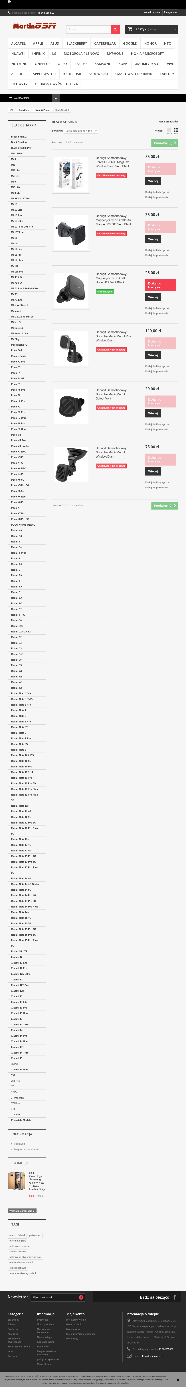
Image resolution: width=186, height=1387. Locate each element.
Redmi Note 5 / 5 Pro (22, 699)
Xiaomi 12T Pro (20, 985)
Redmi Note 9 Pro (21, 738)
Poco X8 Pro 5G (20, 519)
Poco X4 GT (18, 463)
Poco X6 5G (17, 491)
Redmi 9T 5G (18, 614)
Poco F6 (15, 395)
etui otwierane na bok (21, 1262)
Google (130, 43)
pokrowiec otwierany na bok (25, 1257)
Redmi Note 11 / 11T (22, 772)
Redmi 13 (16, 643)
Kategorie (13, 1334)
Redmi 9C (16, 603)
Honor (150, 43)
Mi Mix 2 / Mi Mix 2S (22, 316)
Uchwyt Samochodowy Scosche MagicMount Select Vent (111, 394)
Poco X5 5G (17, 479)
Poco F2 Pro (18, 361)
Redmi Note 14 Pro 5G (23, 901)
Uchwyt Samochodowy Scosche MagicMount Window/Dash (111, 452)
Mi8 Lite (15, 170)
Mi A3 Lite (16, 299)
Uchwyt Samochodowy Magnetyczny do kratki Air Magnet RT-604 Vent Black (114, 220)
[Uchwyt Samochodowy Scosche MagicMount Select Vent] (71, 406)
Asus (54, 43)
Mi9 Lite (15, 187)
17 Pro (14, 1092)
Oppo (62, 64)
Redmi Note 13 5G (21, 850)
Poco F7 (15, 406)
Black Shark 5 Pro (21, 148)
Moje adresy (73, 1329)
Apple (38, 43)
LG (54, 53)
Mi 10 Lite (16, 209)
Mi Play (15, 339)
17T (13, 1109)
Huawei (18, 53)
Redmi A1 (16, 671)
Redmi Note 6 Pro (21, 704)
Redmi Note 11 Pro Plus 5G (24, 797)
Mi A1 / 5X (17, 277)
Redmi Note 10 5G (21, 761)
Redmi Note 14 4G (21, 878)
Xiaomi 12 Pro (19, 968)
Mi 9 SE (15, 193)
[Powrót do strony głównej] (11, 110)
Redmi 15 (16, 659)
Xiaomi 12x (17, 990)
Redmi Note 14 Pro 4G (23, 895)
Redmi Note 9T (19, 749)
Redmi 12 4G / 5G (21, 631)
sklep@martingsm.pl (152, 1356)
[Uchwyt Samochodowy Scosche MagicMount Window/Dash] (71, 464)
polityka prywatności (48, 1359)
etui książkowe (17, 1268)
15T (13, 1075)
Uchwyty (19, 84)
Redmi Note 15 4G (21, 918)
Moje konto (75, 1314)
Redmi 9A (16, 598)
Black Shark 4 (19, 142)
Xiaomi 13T (17, 1019)
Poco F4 (15, 373)
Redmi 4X (16, 536)
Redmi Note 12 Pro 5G (23, 822)
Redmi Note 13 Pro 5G (23, 862)
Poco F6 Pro (18, 401)
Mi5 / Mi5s (17, 153)
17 (12, 1086)
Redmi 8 (15, 581)
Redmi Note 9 (18, 733)
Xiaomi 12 (16, 957)
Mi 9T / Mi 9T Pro (20, 198)
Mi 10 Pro (16, 215)
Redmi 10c (17, 626)
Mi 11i (14, 243)
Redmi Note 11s (20, 805)
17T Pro (15, 1114)
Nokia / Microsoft (147, 53)
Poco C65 (16, 350)
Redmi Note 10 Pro (21, 766)
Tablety (167, 74)
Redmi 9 (15, 592)
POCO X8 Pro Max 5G (23, 524)
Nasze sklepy (44, 1337)
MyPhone (115, 53)
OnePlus (42, 64)
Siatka (169, 133)
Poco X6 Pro (18, 502)
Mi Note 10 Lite (19, 333)
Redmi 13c (17, 648)
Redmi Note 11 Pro (21, 778)
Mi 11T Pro (17, 271)
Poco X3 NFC (18, 451)
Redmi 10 (16, 620)
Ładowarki (98, 74)
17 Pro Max (17, 1097)
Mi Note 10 (17, 328)
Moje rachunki (74, 1324)
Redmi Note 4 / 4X (21, 693)
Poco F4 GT (17, 378)
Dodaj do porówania (156, 197)
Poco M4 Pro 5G (20, 446)
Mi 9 (13, 181)
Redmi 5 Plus (18, 553)
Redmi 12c (17, 637)
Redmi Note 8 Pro (21, 721)
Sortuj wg (57, 130)
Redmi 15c (17, 665)
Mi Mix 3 (16, 322)
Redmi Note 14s (20, 912)
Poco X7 (16, 508)
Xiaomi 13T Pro (20, 1024)
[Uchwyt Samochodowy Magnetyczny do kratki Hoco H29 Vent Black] (71, 290)
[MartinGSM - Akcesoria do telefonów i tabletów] (34, 25)
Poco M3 (16, 434)
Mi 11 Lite (16, 249)
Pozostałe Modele (21, 1120)
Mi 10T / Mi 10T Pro (22, 226)
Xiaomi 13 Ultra (19, 1013)
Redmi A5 (16, 682)
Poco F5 (15, 384)
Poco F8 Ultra (18, 429)
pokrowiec (35, 1235)
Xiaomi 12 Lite (19, 962)
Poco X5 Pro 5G (20, 485)
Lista (176, 133)
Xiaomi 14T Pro (20, 1052)
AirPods (18, 74)
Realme (80, 64)
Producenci (14, 1329)
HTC (167, 43)
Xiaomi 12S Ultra (20, 974)
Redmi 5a (16, 547)
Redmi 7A (16, 575)
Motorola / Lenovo (81, 53)
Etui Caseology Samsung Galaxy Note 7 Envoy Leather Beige (37, 1181)
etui (11, 1235)
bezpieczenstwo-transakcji (28, 1149)
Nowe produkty (45, 1324)
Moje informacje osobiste (80, 1334)
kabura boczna (17, 1251)
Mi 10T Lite (17, 232)
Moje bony (72, 1338)
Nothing (19, 64)
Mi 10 (14, 204)
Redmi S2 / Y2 (19, 951)
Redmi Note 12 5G (21, 817)
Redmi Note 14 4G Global (25, 884)
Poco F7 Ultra (18, 418)
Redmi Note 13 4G (21, 845)
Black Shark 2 (19, 136)
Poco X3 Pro (18, 457)
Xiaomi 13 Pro (19, 1007)
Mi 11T (14, 266)
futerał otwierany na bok (23, 1273)
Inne (10, 1351)
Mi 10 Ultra (17, 221)
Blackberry (76, 43)
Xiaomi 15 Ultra (19, 1069)
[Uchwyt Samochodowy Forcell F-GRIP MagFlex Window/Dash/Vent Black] (71, 174)
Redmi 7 (15, 569)
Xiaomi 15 (16, 1058)
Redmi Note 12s (20, 839)
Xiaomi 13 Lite (19, 1002)
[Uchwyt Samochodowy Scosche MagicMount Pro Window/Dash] (71, 348)
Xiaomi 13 (16, 996)
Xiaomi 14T (17, 1047)
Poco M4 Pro (18, 440)
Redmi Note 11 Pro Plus (24, 789)
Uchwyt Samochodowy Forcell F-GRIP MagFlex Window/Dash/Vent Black (113, 162)
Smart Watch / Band (133, 74)
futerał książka (17, 1240)
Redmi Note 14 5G (21, 889)
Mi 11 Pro (16, 254)
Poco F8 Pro (18, 423)
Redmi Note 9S (19, 744)
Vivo (171, 64)
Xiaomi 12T (17, 979)
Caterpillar (105, 43)
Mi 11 (14, 238)
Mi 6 (13, 159)
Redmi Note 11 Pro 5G (23, 783)
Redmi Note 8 (18, 716)
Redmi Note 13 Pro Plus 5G (24, 870)
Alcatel (18, 43)
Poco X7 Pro (18, 513)
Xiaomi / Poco (147, 64)
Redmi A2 (16, 676)
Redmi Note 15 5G (21, 923)
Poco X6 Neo (18, 496)
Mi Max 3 (16, 311)
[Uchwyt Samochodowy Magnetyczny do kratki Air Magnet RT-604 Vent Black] (71, 232)
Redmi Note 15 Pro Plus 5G (24, 943)
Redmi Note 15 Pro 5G (23, 934)
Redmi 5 (15, 541)
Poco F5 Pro (18, 389)
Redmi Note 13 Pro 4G (23, 856)
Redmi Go (16, 688)
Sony (123, 64)
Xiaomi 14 (16, 1030)
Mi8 (13, 164)
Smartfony (13, 1319)
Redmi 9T (16, 609)
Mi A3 (14, 294)
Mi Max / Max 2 (19, 305)
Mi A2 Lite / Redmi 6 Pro (25, 288)
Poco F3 (15, 367)
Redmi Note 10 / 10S (22, 755)
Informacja (21, 1134)
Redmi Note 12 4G (21, 811)
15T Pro (15, 1080)
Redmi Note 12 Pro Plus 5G (24, 831)
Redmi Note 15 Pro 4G (23, 929)
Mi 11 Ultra (17, 260)
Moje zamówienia (76, 1319)
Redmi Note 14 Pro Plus (24, 906)
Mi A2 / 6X (17, 283)
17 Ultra (15, 1103)
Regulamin (19, 1143)
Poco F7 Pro (18, 412)
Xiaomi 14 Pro (19, 1035)
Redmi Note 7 (18, 710)
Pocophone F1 (19, 344)
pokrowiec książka (19, 1246)
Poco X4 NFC (18, 468)
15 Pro (14, 1064)
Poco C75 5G (18, 356)
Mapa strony (44, 1364)
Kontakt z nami (152, 12)
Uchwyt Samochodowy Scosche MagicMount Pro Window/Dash (113, 336)
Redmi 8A (16, 586)
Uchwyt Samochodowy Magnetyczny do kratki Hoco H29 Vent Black (111, 278)
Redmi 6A (16, 564)
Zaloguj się (170, 12)
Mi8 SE (15, 176)
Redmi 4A (16, 530)
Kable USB (72, 74)
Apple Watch (44, 74)
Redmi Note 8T (19, 727)
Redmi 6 (15, 558)
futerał (21, 1235)
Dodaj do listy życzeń (157, 192)
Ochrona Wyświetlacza (56, 84)
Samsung (103, 64)
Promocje (20, 1163)
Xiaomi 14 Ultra (19, 1041)
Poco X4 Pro (18, 474)
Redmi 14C (17, 654)
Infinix (38, 53)
